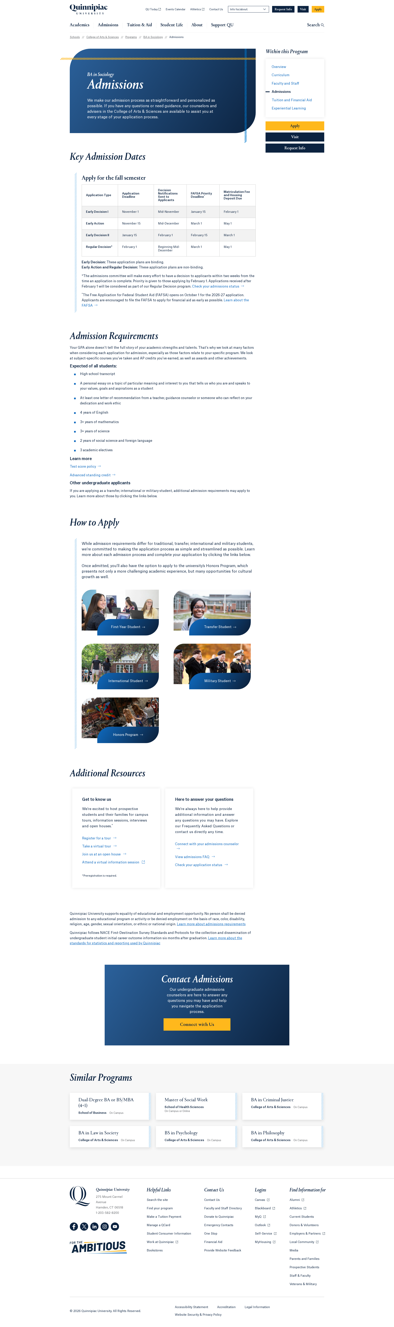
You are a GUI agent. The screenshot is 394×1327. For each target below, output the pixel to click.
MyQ (260, 1216)
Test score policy (83, 466)
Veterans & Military (303, 1284)
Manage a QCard (158, 1225)
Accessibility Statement (191, 1307)
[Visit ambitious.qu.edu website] (98, 1247)
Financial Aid (213, 1242)
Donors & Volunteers (304, 1225)
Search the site (157, 1200)
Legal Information (257, 1307)
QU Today (153, 9)
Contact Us (216, 9)
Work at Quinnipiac (162, 1242)
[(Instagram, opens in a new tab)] (105, 1226)
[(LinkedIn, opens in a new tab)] (94, 1226)
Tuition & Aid (139, 25)
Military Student (217, 681)
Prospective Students (304, 1267)
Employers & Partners (307, 1233)
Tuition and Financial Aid (292, 100)
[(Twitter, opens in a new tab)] (84, 1226)
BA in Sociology (153, 37)
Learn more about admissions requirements (211, 924)
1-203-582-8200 (107, 1213)
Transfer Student (217, 627)
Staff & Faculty (300, 1275)
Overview (279, 67)
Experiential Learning (289, 108)
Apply (295, 126)
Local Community (304, 1242)
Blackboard (265, 1208)
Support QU (222, 25)
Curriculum (281, 75)
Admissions (108, 25)
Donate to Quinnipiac (219, 1216)
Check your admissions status (215, 286)
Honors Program (125, 735)
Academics (79, 25)
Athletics (197, 9)
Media (294, 1250)
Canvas (262, 1200)
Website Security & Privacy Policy (198, 1314)
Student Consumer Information (169, 1233)
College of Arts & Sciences (102, 37)
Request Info (304, 148)
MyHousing (265, 1242)
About (197, 25)
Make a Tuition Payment (164, 1216)
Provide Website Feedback (222, 1250)
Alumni (297, 1200)
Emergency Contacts (218, 1225)
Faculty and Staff (285, 83)
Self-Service (265, 1233)
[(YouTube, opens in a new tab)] (115, 1226)
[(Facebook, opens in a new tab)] (74, 1226)
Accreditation (226, 1307)
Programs (131, 37)
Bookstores (155, 1250)
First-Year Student (125, 627)
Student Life (171, 25)
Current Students (302, 1216)
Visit (295, 137)
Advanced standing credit (90, 475)
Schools (75, 37)
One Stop (210, 1233)
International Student (125, 681)
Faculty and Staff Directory (223, 1208)
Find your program (160, 1208)
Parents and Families (305, 1259)
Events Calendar (175, 9)
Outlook (262, 1225)
